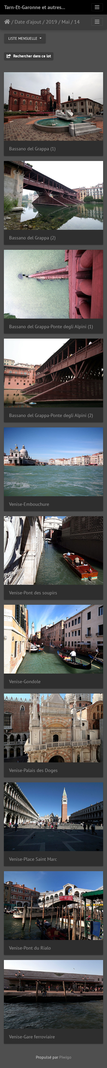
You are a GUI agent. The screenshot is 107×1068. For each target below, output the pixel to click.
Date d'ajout (28, 21)
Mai (66, 21)
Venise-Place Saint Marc (33, 859)
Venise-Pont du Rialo (30, 948)
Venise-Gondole (25, 681)
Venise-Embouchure (29, 504)
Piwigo (65, 1057)
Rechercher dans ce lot (31, 55)
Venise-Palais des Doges (33, 770)
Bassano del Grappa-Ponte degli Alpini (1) (51, 326)
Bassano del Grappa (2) (32, 237)
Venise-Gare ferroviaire (32, 1036)
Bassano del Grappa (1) (32, 148)
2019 (51, 21)
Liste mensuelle (23, 38)
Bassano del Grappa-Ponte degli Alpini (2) (51, 415)
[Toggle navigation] (97, 7)
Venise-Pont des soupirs (33, 592)
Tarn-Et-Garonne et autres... (34, 7)
